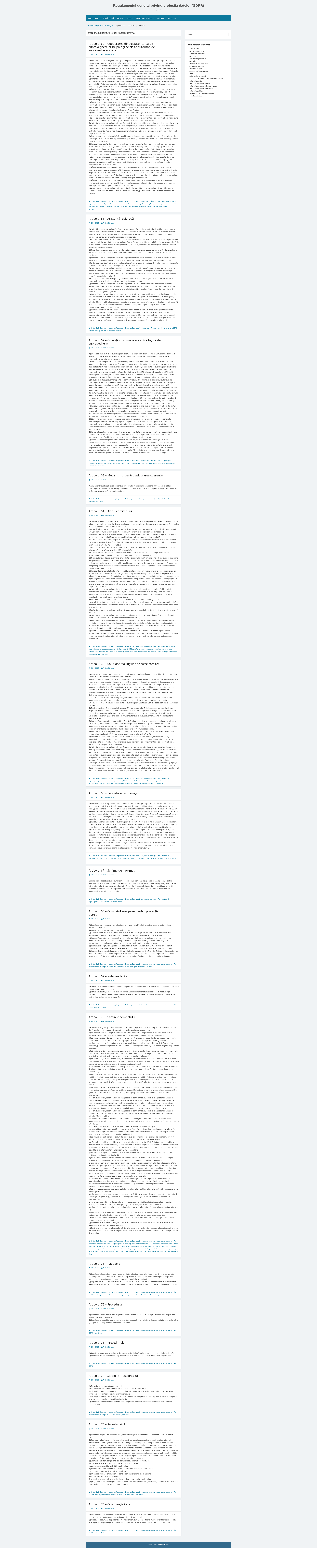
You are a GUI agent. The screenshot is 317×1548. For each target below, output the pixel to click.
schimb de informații (108, 331)
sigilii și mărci (139, 1251)
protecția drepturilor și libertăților (164, 858)
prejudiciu (100, 466)
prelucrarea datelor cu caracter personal (114, 1295)
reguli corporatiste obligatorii (105, 1251)
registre (91, 1251)
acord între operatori (197, 54)
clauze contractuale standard (151, 649)
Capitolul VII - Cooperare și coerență (103, 201)
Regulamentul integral (123, 201)
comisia (91, 331)
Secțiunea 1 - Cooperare (140, 201)
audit (191, 73)
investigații (109, 206)
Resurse (120, 18)
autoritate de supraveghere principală (203, 86)
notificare (117, 206)
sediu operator (165, 206)
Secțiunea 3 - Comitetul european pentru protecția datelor (152, 964)
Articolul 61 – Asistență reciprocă (111, 218)
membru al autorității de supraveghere (151, 463)
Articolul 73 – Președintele (106, 1342)
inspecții (97, 331)
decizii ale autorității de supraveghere (147, 781)
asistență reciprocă (160, 201)
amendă (100, 1244)
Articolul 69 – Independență (108, 976)
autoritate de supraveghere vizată (118, 204)
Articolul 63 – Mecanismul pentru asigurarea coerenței (126, 475)
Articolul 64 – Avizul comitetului (110, 511)
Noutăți (129, 18)
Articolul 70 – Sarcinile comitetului (112, 1017)
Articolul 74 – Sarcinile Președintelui (113, 1376)
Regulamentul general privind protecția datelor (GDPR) (158, 5)
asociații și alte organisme (198, 71)
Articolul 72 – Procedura (105, 1304)
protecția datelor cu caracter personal (150, 652)
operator (124, 206)
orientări (102, 1249)
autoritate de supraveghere (162, 328)
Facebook (161, 18)
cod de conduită (167, 649)
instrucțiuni (103, 1007)
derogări (102, 206)
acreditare (164, 646)
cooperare (157, 204)
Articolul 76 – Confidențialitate (109, 1504)
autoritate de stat (195, 81)
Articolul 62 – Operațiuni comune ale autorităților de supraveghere (125, 341)
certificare (136, 649)
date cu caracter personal (119, 1246)
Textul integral (108, 18)
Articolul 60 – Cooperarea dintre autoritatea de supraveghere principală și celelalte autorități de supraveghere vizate (122, 47)
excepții (150, 858)
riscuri (118, 1251)
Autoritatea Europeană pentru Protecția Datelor (125, 967)
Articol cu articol (93, 18)
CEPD (175, 328)
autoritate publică (129, 1244)
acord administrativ (196, 51)
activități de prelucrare (197, 59)
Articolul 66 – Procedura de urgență (113, 793)
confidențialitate (99, 1533)
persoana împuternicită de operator (140, 206)
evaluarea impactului (102, 652)
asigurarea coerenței (196, 66)
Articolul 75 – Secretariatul (107, 1424)
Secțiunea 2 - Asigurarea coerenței (144, 499)
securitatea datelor (127, 1251)
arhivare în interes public (198, 63)
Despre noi (172, 18)
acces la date (194, 49)
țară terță (148, 1251)
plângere (156, 206)
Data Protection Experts (145, 18)
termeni (91, 209)
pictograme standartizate (140, 1249)
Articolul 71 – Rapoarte (104, 1263)
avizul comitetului (119, 463)
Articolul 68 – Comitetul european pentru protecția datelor (123, 912)
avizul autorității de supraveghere (142, 204)
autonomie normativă (197, 76)
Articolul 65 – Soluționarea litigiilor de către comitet (124, 664)
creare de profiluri (103, 1246)
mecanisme (98, 1333)
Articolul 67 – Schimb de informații (112, 870)
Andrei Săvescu (108, 54)
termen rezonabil (102, 654)
